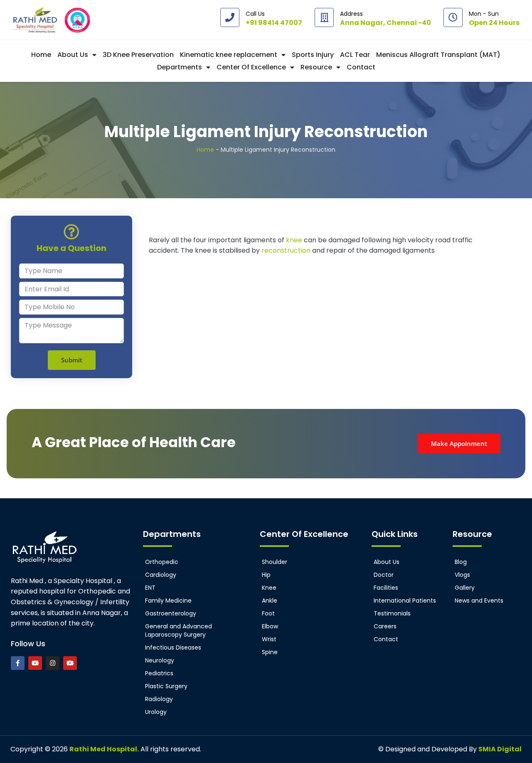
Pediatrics (159, 673)
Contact (361, 67)
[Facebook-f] (18, 663)
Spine (270, 652)
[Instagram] (52, 663)
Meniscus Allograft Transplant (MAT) (438, 54)
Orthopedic (161, 562)
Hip (266, 575)
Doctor (384, 575)
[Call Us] (229, 17)
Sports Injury (313, 54)
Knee (269, 587)
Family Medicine (168, 600)
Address (351, 14)
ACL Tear (355, 54)
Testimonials (392, 613)
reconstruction (286, 250)
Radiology (159, 699)
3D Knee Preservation (138, 54)
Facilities (386, 587)
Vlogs (462, 575)
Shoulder (274, 562)
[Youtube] (35, 663)
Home (41, 54)
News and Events (479, 600)
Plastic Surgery (166, 686)
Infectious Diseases (173, 647)
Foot (268, 613)
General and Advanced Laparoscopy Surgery (178, 630)
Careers (385, 626)
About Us (72, 54)
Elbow (270, 626)
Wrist (269, 639)
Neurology (159, 660)
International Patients (405, 600)
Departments (179, 67)
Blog (461, 562)
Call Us (255, 14)
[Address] (324, 17)
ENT (150, 587)
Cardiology (160, 575)
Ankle (269, 600)
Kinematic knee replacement (228, 54)
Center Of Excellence (251, 67)
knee (295, 240)
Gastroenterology (170, 613)
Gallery (465, 587)
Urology (156, 712)
